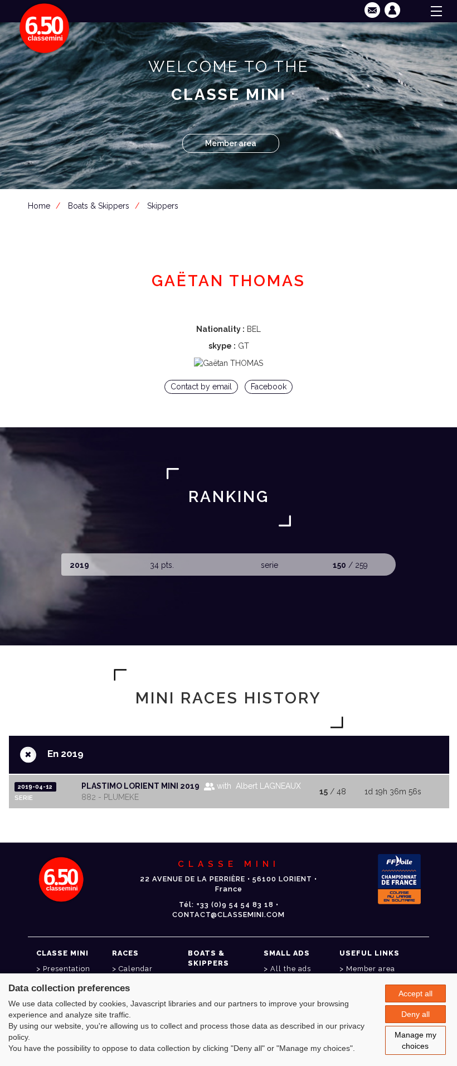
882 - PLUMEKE (110, 797)
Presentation (66, 968)
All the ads (290, 968)
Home (39, 205)
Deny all (415, 1014)
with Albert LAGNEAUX (258, 786)
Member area (230, 143)
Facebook (268, 386)
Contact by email (201, 386)
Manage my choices (415, 1040)
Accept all (415, 993)
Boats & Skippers (98, 205)
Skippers (162, 205)
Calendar (136, 968)
